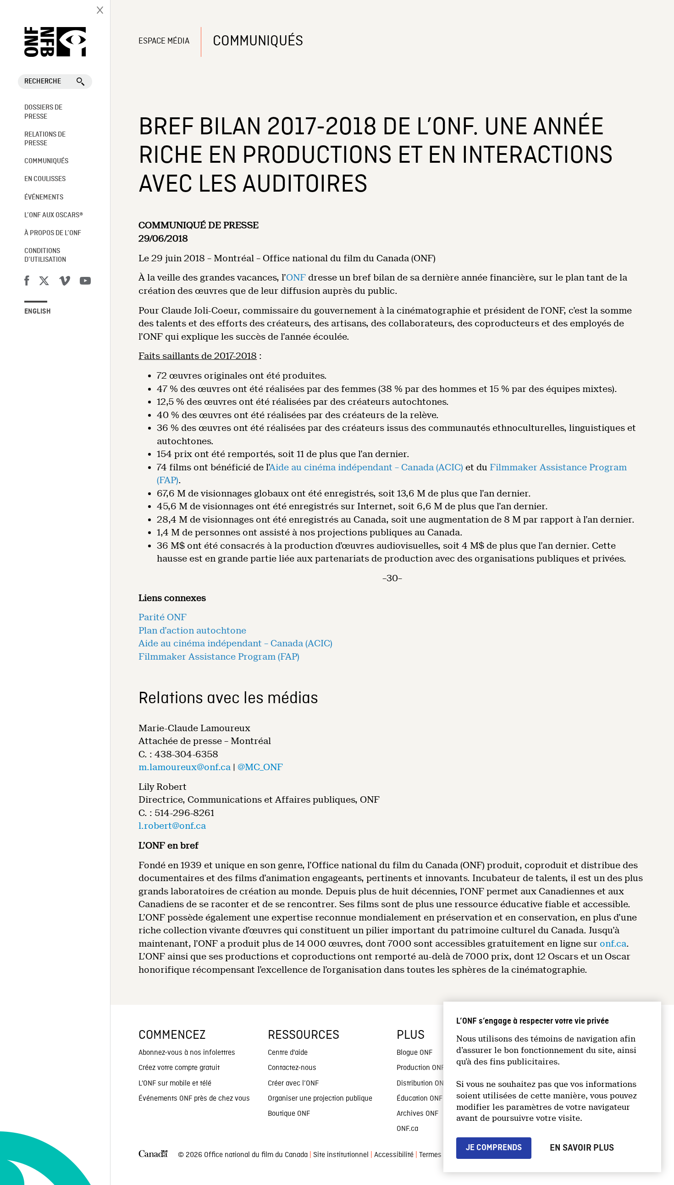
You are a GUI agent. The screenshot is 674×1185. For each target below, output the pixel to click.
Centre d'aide (288, 1053)
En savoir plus (582, 1148)
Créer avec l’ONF (293, 1083)
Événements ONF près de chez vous (194, 1098)
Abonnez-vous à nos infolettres (186, 1053)
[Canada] (153, 1155)
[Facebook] (26, 282)
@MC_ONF (260, 767)
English (37, 311)
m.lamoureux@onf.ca (184, 767)
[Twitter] (44, 282)
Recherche (42, 81)
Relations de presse (45, 139)
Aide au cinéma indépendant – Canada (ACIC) (366, 467)
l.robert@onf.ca (172, 826)
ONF (296, 277)
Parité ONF (162, 617)
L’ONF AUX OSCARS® (53, 215)
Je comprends (494, 1147)
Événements (43, 197)
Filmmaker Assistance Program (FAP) (218, 656)
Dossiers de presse (43, 112)
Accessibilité (394, 1155)
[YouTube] (85, 282)
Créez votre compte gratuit (179, 1068)
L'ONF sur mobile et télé (174, 1083)
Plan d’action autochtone (192, 630)
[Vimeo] (64, 282)
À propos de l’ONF (52, 233)
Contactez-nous (292, 1068)
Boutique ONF (289, 1114)
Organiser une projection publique (320, 1098)
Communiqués (46, 161)
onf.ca (613, 943)
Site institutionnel (341, 1155)
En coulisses (45, 179)
